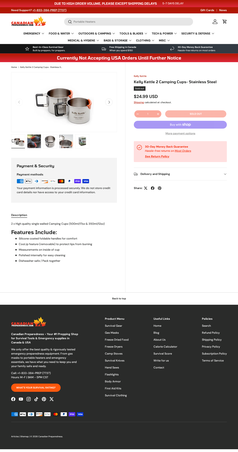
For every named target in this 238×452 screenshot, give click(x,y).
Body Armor (113, 381)
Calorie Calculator (165, 346)
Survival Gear (113, 326)
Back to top (119, 298)
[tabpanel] (64, 249)
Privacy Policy (211, 346)
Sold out (196, 113)
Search (206, 326)
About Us (159, 339)
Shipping (139, 102)
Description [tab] (19, 215)
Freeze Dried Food (117, 339)
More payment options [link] (180, 133)
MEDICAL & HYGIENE (81, 40)
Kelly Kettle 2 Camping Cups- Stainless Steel (41, 67)
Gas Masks (112, 333)
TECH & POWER (162, 33)
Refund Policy (211, 333)
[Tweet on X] (145, 188)
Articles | (15, 436)
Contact (158, 367)
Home (14, 67)
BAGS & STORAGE (116, 40)
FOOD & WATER (59, 33)
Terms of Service (213, 360)
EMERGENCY (32, 33)
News (223, 10)
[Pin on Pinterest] (159, 188)
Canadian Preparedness (50, 436)
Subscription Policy (214, 353)
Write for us (161, 360)
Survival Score (162, 353)
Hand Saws (112, 367)
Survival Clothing (116, 395)
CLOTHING (143, 40)
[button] (225, 21)
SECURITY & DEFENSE (195, 33)
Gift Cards (207, 10)
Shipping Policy (212, 339)
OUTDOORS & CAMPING (94, 33)
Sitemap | (25, 436)
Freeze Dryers (113, 346)
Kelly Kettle (140, 76)
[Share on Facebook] (152, 188)
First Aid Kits (113, 388)
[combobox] (128, 22)
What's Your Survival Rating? (36, 387)
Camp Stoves (113, 353)
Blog (156, 333)
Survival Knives (114, 360)
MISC (162, 40)
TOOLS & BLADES (131, 33)
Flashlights (112, 374)
